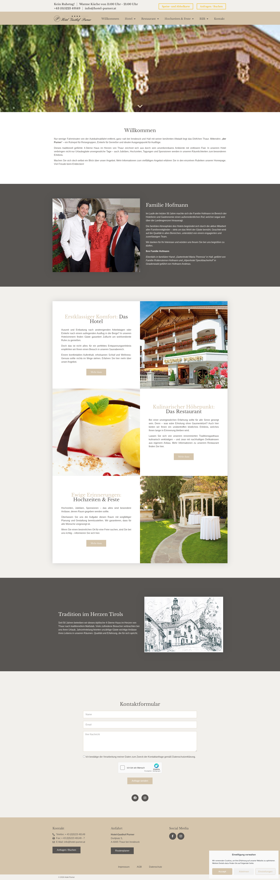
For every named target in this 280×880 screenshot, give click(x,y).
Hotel (128, 18)
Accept (222, 871)
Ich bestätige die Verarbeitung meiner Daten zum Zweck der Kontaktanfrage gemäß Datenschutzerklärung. (141, 757)
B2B (202, 18)
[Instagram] (144, 797)
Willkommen (110, 18)
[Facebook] (135, 797)
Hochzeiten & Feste (178, 18)
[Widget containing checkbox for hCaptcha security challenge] (140, 767)
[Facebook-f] (172, 836)
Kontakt (219, 18)
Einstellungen (265, 871)
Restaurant (148, 18)
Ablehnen (244, 871)
